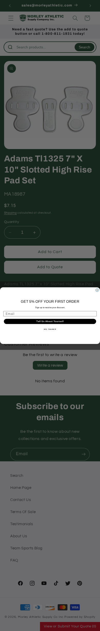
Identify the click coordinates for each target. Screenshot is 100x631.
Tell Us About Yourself (50, 321)
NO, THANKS (50, 329)
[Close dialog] (97, 290)
